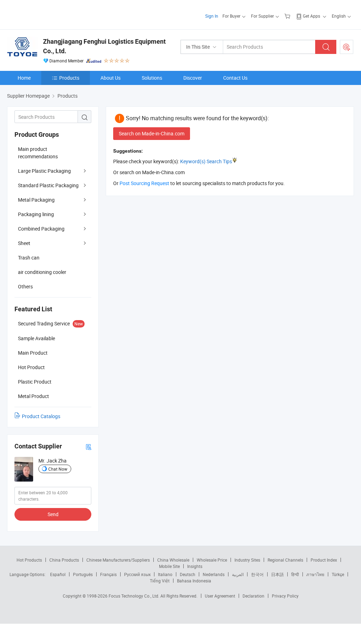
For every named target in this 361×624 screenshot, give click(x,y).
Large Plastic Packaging (44, 170)
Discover (192, 77)
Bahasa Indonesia (194, 580)
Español (58, 574)
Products (69, 77)
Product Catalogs (41, 416)
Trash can (28, 257)
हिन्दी (295, 574)
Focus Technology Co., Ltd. (134, 596)
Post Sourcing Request (346, 47)
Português (83, 574)
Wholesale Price (212, 560)
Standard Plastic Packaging (48, 185)
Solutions (152, 77)
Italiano (165, 574)
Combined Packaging (41, 228)
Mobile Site (169, 566)
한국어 (257, 574)
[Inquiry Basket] (288, 16)
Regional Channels (285, 560)
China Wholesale (173, 560)
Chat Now (57, 469)
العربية (238, 574)
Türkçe (338, 574)
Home (24, 77)
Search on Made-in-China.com (151, 133)
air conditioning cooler (42, 272)
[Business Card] (88, 446)
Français (108, 574)
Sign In (211, 16)
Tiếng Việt (160, 580)
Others (25, 286)
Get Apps (311, 16)
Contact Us (235, 77)
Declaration (253, 596)
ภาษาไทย (315, 574)
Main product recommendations (38, 153)
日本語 (277, 574)
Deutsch (187, 574)
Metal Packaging (36, 199)
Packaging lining (36, 214)
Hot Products (29, 560)
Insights (194, 566)
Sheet (24, 243)
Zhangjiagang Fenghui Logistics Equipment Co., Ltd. (104, 46)
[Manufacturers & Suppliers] (52, 14)
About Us (110, 77)
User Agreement (220, 596)
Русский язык (137, 574)
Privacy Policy (285, 596)
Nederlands (214, 574)
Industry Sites (247, 560)
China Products (64, 560)
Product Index (324, 560)
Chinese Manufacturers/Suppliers (118, 560)
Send (53, 514)
